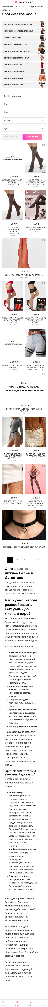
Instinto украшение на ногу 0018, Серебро (12, 502)
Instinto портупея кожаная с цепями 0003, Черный (12, 456)
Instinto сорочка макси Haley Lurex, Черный (24, 410)
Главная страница (10, 7)
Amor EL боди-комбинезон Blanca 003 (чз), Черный (35, 503)
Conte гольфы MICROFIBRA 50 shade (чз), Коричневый (35, 182)
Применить (32, 137)
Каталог (24, 7)
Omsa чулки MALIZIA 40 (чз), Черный (35, 228)
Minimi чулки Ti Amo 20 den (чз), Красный (24, 275)
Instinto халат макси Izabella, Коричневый (12, 182)
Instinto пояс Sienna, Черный (12, 366)
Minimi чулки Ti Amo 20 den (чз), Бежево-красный (12, 320)
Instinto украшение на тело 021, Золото (35, 455)
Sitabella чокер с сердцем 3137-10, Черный (24, 547)
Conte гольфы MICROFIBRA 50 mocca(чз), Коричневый (13, 230)
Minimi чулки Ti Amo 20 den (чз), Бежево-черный (35, 320)
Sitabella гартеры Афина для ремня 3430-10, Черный (35, 367)
